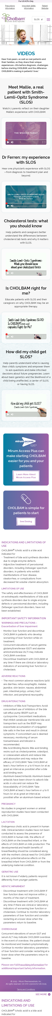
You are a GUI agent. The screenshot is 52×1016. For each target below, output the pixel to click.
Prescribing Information (10, 7)
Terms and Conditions (26, 989)
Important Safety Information (29, 7)
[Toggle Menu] (48, 19)
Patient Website (44, 7)
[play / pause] (8, 142)
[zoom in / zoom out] (43, 142)
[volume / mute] (12, 142)
